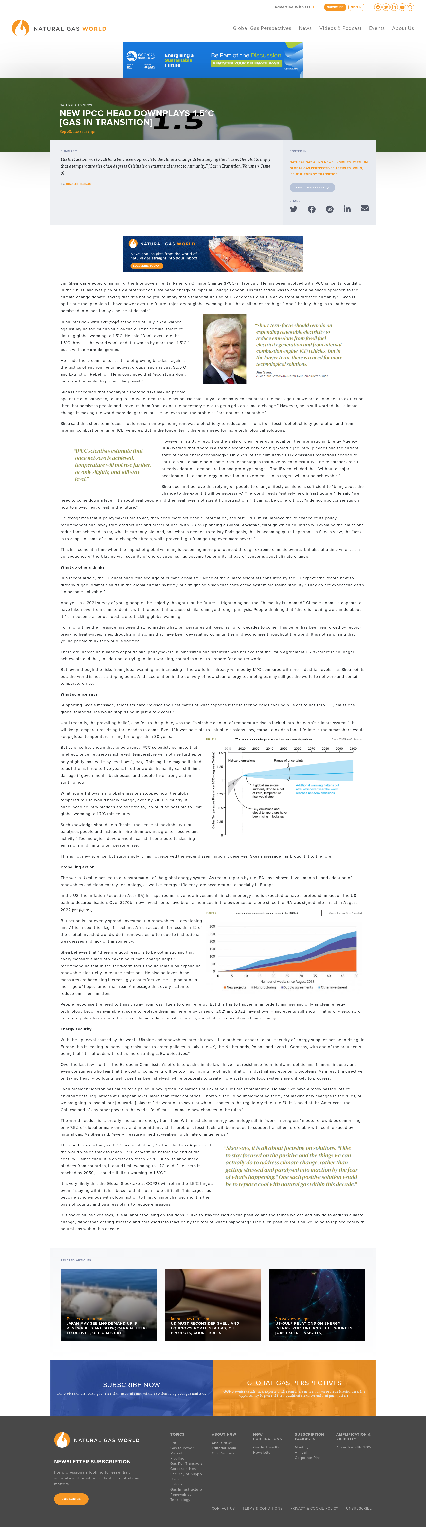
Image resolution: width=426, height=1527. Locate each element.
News (305, 28)
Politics (176, 1484)
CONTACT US (223, 1508)
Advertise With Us (295, 6)
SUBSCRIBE (335, 7)
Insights (343, 162)
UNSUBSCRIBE (359, 1508)
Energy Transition (321, 174)
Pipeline (178, 1458)
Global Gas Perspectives (262, 28)
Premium (360, 162)
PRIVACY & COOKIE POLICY (314, 1508)
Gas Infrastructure (186, 1489)
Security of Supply (186, 1474)
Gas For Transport (186, 1464)
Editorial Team (224, 1448)
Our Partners (223, 1453)
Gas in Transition (268, 1447)
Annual (301, 1452)
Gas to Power (182, 1448)
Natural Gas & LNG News (312, 162)
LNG (174, 1443)
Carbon (176, 1479)
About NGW (222, 1443)
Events (377, 28)
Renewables (181, 1495)
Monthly (302, 1447)
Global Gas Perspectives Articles (320, 168)
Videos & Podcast (341, 28)
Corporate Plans (309, 1458)
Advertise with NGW (353, 1447)
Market (176, 1453)
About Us (403, 28)
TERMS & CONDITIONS (263, 1508)
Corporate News (184, 1469)
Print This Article (310, 187)
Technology (180, 1500)
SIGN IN (356, 7)
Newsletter (262, 1452)
